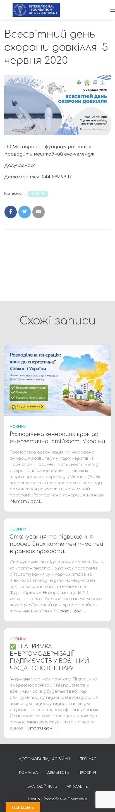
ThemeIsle (77, 799)
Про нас (88, 759)
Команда (28, 773)
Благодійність (42, 787)
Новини (37, 193)
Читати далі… (27, 501)
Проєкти (87, 773)
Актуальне (77, 787)
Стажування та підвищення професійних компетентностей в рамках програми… (56, 544)
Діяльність (58, 773)
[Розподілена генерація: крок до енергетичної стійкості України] (57, 380)
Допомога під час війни (44, 759)
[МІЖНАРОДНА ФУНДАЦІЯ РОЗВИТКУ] (38, 10)
